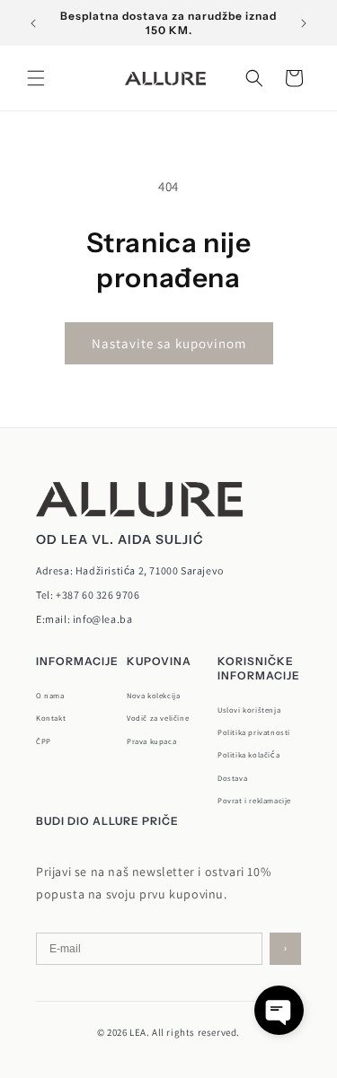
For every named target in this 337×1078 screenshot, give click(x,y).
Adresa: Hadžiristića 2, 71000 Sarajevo (130, 570)
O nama (50, 695)
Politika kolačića (248, 754)
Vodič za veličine (158, 718)
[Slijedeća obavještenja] (304, 23)
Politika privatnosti (253, 732)
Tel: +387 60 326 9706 (88, 594)
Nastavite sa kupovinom (169, 343)
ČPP (43, 741)
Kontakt (51, 718)
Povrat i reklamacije (254, 800)
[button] (36, 78)
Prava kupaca (151, 741)
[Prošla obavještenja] (33, 23)
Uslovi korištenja (248, 709)
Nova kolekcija (153, 695)
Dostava (232, 778)
